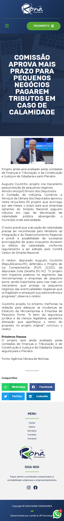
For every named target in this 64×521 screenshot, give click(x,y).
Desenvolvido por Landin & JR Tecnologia (32, 515)
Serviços (32, 430)
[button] (6, 26)
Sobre (32, 427)
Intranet (32, 438)
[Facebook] (35, 487)
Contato (32, 434)
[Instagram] (29, 487)
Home (32, 423)
